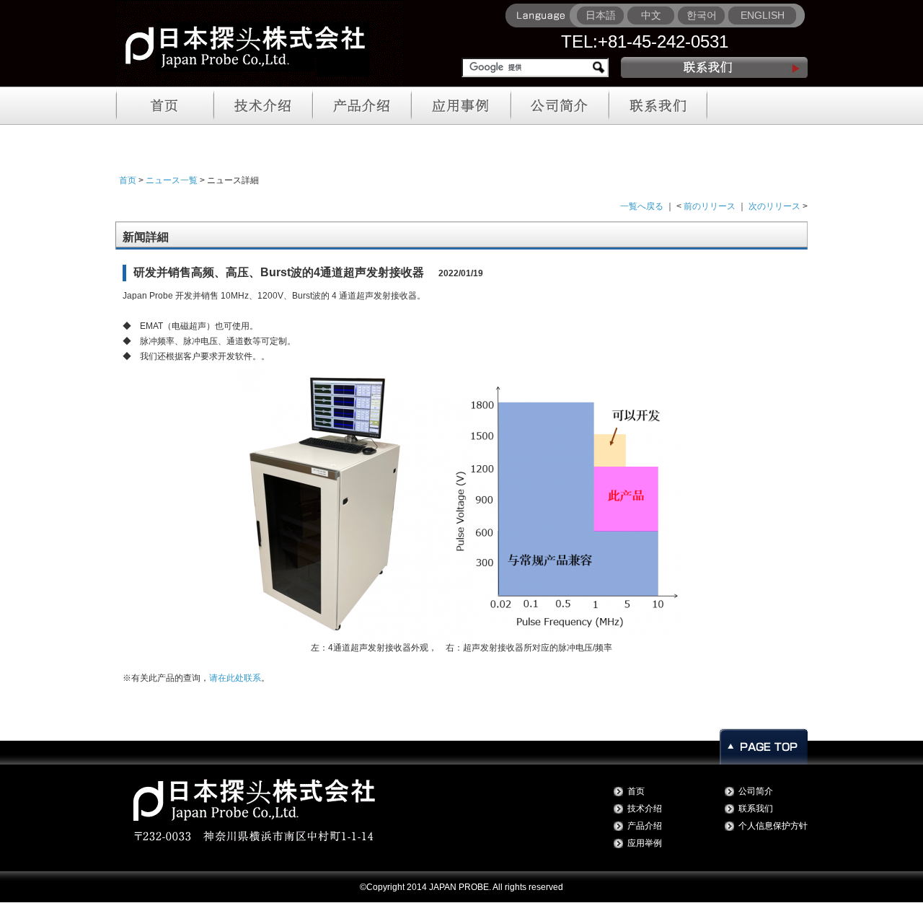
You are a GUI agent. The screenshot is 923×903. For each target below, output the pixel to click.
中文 (651, 15)
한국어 (701, 15)
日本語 (601, 15)
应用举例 (644, 843)
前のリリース (710, 206)
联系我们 (755, 808)
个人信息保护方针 (773, 826)
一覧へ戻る (641, 206)
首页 (127, 180)
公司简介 (755, 791)
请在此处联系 (235, 678)
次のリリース (774, 206)
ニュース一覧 (172, 180)
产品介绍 (644, 826)
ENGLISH (763, 15)
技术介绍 (644, 808)
